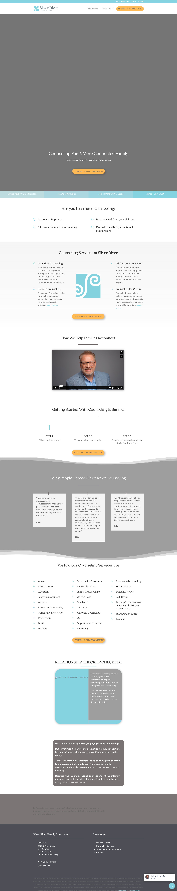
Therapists (92, 9)
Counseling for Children (129, 289)
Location (42, 842)
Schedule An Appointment (89, 171)
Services (107, 9)
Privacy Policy (122, 890)
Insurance (141, 1)
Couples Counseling (49, 289)
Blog (117, 1)
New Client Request (47, 861)
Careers (133, 1)
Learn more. (52, 305)
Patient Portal (125, 1)
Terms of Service (135, 890)
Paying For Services (105, 846)
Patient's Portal (103, 843)
